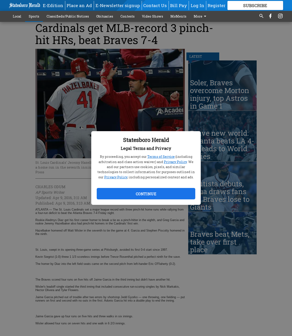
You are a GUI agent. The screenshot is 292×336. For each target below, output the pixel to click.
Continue (146, 193)
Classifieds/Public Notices (68, 16)
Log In (197, 5)
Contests (127, 16)
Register (216, 5)
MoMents (178, 16)
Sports (34, 16)
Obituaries (104, 16)
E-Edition (53, 5)
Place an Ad (79, 5)
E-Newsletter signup (118, 5)
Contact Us (155, 5)
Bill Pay (178, 5)
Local (17, 16)
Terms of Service (161, 156)
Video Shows (152, 16)
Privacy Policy (175, 162)
